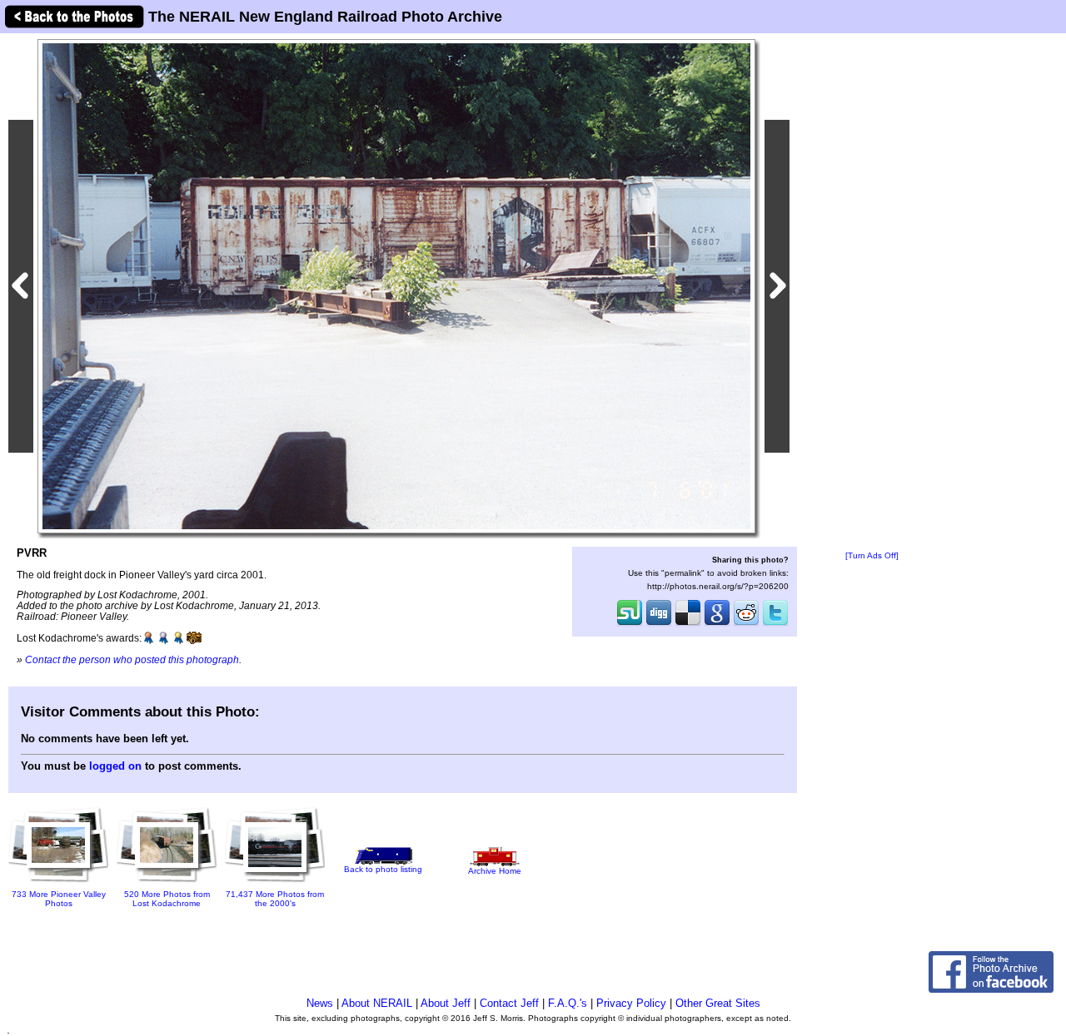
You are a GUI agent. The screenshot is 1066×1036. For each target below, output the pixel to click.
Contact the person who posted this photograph (132, 659)
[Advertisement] (872, 293)
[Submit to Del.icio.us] (688, 624)
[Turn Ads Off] (872, 555)
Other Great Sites (717, 1003)
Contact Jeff (509, 1003)
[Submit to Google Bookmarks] (717, 624)
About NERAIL (376, 1003)
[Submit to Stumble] (629, 624)
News (319, 1003)
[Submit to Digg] (658, 624)
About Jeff (446, 1003)
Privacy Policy (631, 1003)
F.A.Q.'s (567, 1003)
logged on (115, 766)
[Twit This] (775, 624)
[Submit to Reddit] (746, 624)
